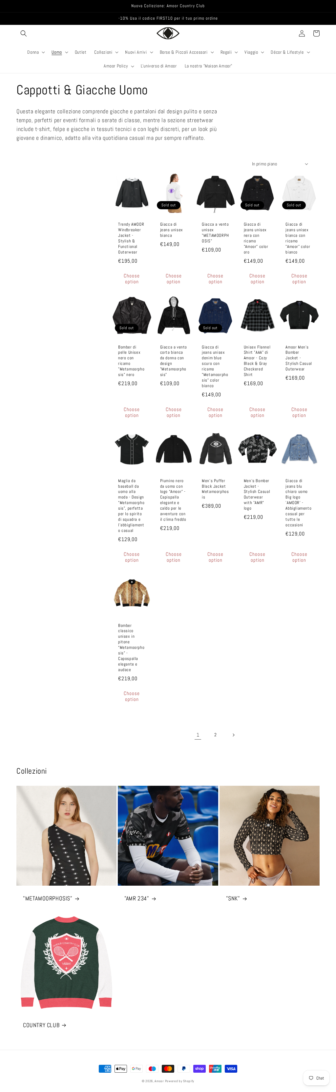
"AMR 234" (136, 898)
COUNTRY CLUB (41, 1025)
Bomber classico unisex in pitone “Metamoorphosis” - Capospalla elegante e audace (131, 647)
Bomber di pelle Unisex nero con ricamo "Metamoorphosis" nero (131, 361)
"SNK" (233, 898)
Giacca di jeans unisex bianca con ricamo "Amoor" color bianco (297, 238)
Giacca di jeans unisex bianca (171, 230)
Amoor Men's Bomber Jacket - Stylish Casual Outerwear (298, 358)
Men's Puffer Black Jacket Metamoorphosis (215, 489)
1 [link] (198, 734)
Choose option (132, 279)
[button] (23, 33)
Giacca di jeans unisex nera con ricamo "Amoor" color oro (256, 238)
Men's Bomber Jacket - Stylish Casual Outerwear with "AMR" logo (257, 494)
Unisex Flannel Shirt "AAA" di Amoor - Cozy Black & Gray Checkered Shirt (257, 361)
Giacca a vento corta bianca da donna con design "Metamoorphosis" (173, 361)
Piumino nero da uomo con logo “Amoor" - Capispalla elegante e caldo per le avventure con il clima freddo (173, 500)
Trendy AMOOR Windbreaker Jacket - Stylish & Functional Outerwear (131, 238)
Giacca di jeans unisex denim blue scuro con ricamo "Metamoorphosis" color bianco (215, 366)
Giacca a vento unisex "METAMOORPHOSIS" (215, 233)
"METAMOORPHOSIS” (48, 898)
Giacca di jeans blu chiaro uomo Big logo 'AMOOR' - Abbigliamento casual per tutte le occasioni (298, 503)
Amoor (160, 1081)
